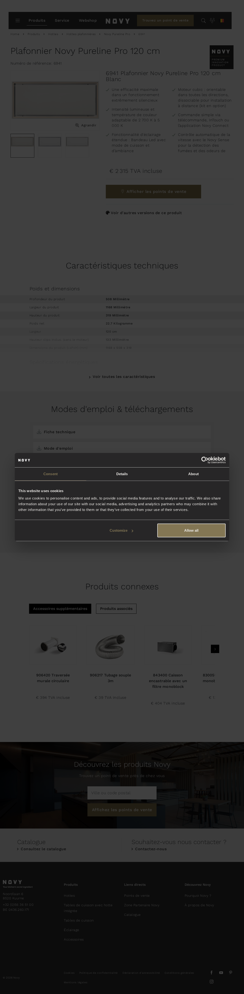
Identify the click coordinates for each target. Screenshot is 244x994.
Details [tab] (122, 474)
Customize (118, 530)
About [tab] (193, 474)
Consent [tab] (50, 474)
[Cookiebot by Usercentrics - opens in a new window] (205, 460)
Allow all (191, 530)
